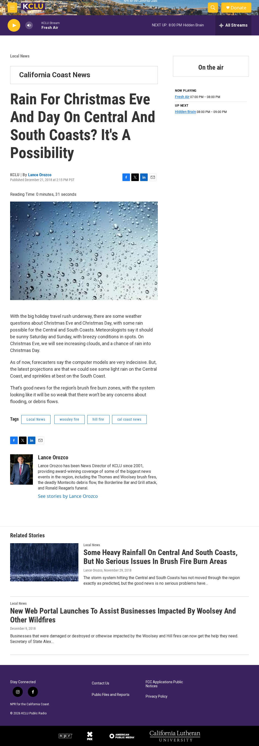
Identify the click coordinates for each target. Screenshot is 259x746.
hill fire (98, 419)
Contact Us (100, 683)
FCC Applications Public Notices (164, 684)
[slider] (37, 25)
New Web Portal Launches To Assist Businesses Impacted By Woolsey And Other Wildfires (123, 615)
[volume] (29, 25)
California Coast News (54, 75)
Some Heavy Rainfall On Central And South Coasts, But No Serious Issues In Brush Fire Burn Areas (160, 557)
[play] (14, 25)
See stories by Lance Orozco (68, 496)
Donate (238, 7)
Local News (20, 55)
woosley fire (69, 419)
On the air (211, 67)
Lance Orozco (39, 174)
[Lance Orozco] (21, 469)
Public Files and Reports (111, 695)
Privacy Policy (156, 696)
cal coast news (129, 419)
